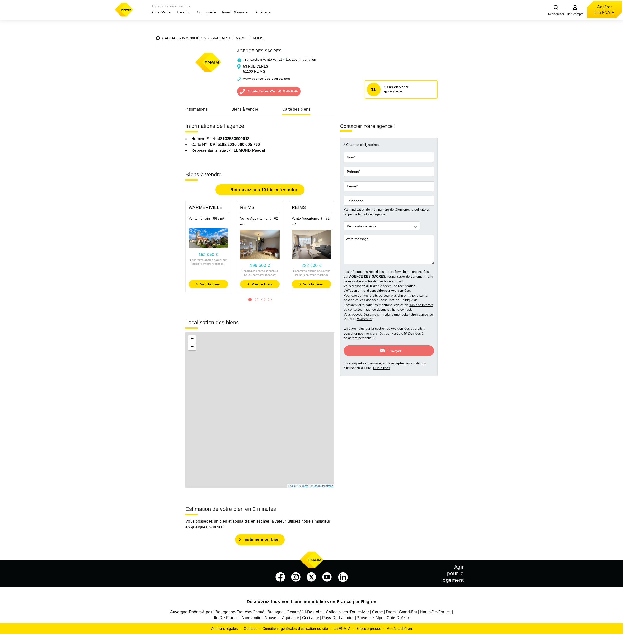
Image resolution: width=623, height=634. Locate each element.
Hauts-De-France (435, 612)
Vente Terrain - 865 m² (207, 218)
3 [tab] (263, 299)
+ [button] (192, 339)
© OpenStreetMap (322, 486)
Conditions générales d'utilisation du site (295, 628)
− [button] (192, 346)
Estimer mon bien (262, 539)
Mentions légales (224, 628)
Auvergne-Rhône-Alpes (191, 612)
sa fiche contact (399, 309)
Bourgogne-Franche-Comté (239, 612)
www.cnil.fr (364, 319)
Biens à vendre (244, 109)
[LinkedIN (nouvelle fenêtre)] (343, 577)
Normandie (251, 618)
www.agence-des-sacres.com (266, 78)
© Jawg (303, 486)
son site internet (421, 305)
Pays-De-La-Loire (338, 618)
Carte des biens (296, 109)
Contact (250, 628)
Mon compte (575, 14)
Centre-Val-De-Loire (305, 612)
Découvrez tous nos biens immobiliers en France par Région (311, 601)
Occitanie (310, 618)
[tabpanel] (208, 246)
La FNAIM (342, 628)
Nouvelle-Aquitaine (282, 618)
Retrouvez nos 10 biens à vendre (263, 190)
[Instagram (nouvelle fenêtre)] (296, 577)
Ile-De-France (226, 618)
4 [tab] (270, 299)
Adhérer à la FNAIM (605, 10)
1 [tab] (250, 299)
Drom (391, 612)
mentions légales (377, 333)
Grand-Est (408, 612)
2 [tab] (256, 299)
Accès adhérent (400, 628)
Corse (377, 612)
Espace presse (368, 628)
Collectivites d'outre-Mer (347, 612)
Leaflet (292, 486)
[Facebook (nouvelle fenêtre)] (280, 577)
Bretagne (275, 612)
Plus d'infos (381, 368)
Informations (196, 109)
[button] (161, 12)
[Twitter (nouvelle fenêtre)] (311, 577)
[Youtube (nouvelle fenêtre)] (327, 577)
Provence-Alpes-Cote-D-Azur (383, 618)
